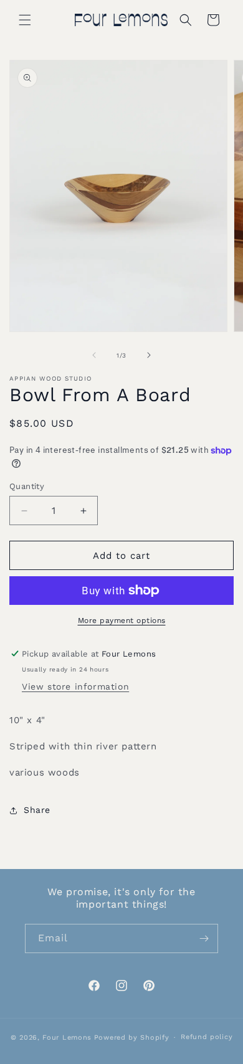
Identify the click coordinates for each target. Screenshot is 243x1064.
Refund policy (206, 1037)
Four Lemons (67, 1037)
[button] (25, 20)
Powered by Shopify (131, 1037)
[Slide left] (94, 355)
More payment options (122, 620)
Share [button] (37, 810)
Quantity (26, 486)
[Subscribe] (203, 938)
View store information (75, 686)
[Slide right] (149, 355)
